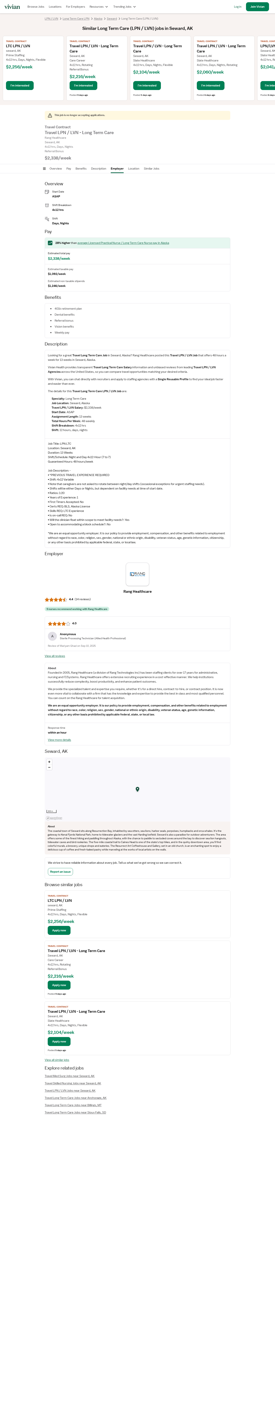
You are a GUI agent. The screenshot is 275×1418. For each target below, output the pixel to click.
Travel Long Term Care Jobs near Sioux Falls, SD (75, 1112)
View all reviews (55, 656)
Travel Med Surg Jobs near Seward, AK (70, 1076)
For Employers (75, 7)
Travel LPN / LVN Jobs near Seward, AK (70, 1090)
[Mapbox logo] (54, 818)
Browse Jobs (36, 7)
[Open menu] (44, 168)
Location (133, 169)
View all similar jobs (57, 1060)
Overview (56, 169)
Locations (55, 7)
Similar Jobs (151, 169)
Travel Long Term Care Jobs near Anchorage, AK (76, 1098)
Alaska (98, 19)
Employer (117, 169)
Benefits (81, 169)
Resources (97, 7)
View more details (59, 740)
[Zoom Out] (49, 767)
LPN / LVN (51, 19)
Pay (68, 169)
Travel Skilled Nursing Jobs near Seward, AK (73, 1083)
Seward (112, 19)
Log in (238, 7)
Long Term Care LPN (76, 19)
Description (98, 169)
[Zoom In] (49, 762)
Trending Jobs (122, 7)
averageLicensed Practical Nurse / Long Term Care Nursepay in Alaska (123, 243)
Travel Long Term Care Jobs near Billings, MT (73, 1105)
